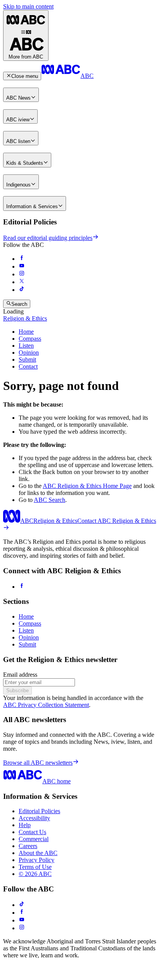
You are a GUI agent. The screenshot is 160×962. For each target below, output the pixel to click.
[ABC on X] (22, 282)
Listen (26, 345)
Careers (28, 846)
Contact (28, 366)
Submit (27, 359)
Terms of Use (35, 867)
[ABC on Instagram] (22, 274)
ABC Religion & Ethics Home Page (87, 486)
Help (25, 825)
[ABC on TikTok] (22, 905)
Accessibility (34, 818)
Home (26, 331)
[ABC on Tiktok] (22, 289)
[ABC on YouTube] (22, 266)
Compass (30, 338)
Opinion (29, 352)
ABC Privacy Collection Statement (46, 705)
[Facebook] (22, 586)
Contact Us (32, 832)
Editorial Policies (39, 811)
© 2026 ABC (35, 874)
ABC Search (49, 500)
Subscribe (17, 690)
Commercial (34, 839)
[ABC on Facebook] (22, 258)
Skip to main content (28, 6)
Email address (20, 674)
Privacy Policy (36, 860)
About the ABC (38, 853)
